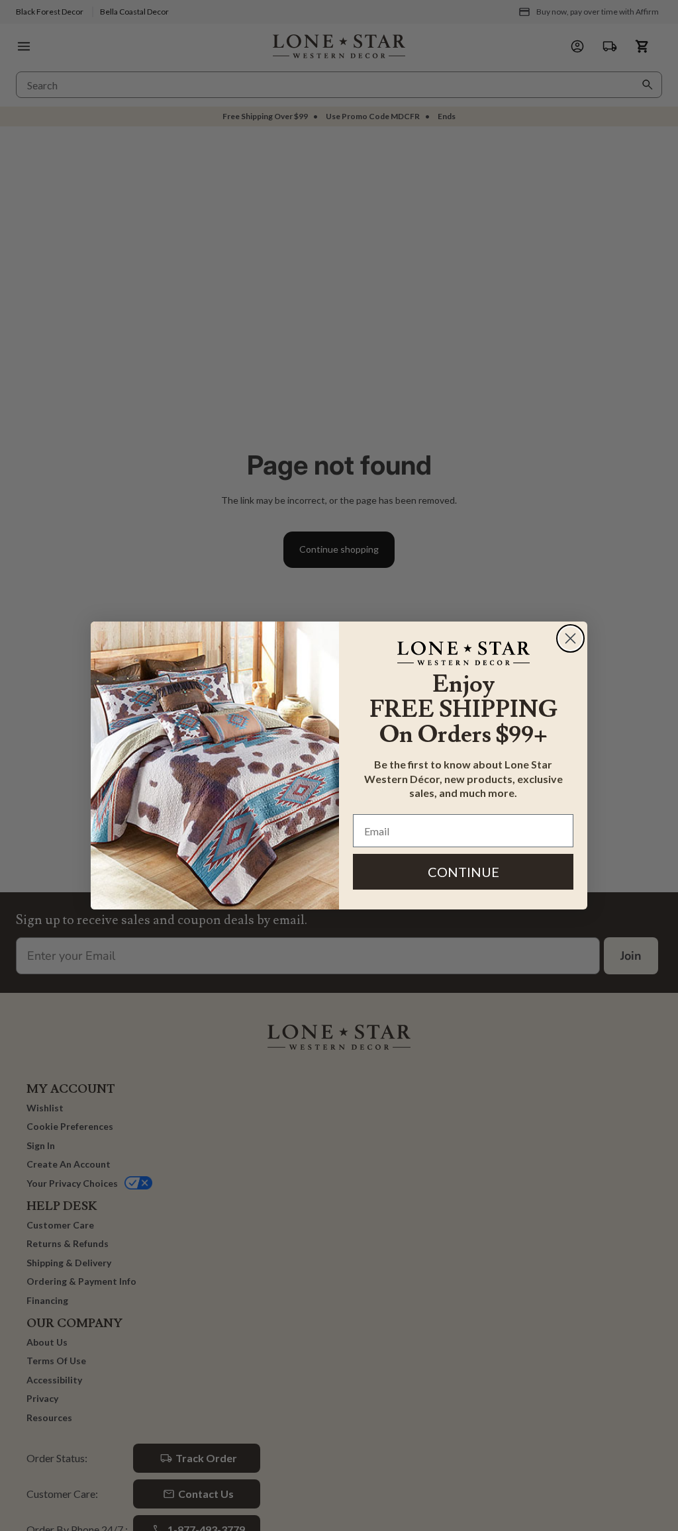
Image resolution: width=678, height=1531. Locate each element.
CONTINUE (463, 872)
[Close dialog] (570, 638)
